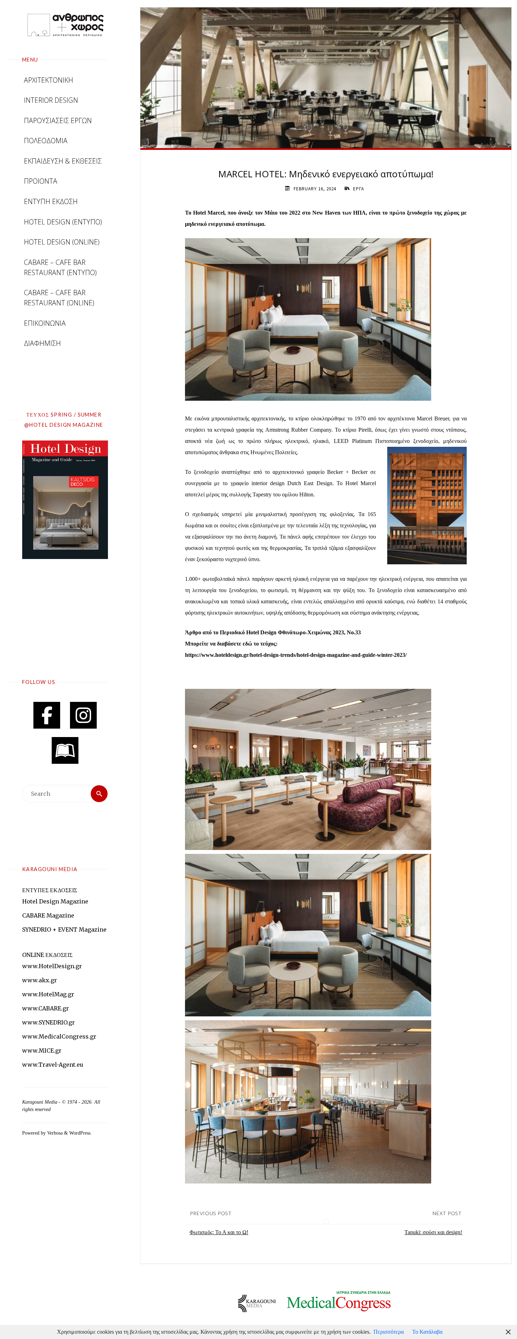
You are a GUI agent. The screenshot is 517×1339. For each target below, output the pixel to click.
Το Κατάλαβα (427, 1332)
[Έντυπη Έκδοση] (65, 750)
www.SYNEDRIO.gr (48, 1022)
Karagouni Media (40, 1102)
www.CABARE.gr (45, 1008)
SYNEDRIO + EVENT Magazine (64, 929)
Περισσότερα (389, 1332)
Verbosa (54, 1133)
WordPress (79, 1133)
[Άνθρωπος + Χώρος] (65, 24)
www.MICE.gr (42, 1050)
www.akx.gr (39, 980)
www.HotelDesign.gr (52, 966)
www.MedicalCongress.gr (59, 1036)
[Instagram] (83, 715)
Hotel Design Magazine (55, 901)
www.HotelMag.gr (48, 994)
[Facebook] (46, 715)
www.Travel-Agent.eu (52, 1064)
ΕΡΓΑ (358, 189)
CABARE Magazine (48, 915)
